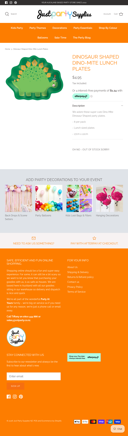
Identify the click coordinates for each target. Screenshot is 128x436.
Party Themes (38, 27)
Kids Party (17, 27)
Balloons (43, 37)
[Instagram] (11, 2)
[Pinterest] (15, 2)
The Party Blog (81, 37)
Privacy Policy (75, 287)
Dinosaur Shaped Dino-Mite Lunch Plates (30, 49)
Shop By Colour (108, 27)
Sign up (15, 386)
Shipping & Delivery (78, 272)
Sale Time (60, 37)
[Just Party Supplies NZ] (64, 14)
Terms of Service (76, 291)
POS (35, 421)
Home (7, 49)
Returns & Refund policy (80, 277)
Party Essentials (83, 27)
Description (78, 105)
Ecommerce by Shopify (52, 421)
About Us (72, 267)
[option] (34, 78)
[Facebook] (6, 2)
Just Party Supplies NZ (23, 421)
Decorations (59, 27)
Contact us (73, 282)
